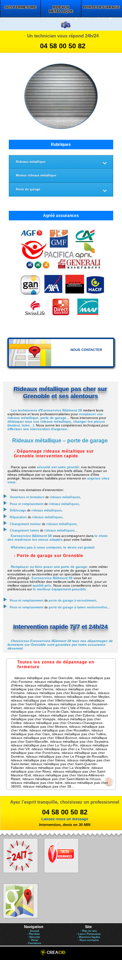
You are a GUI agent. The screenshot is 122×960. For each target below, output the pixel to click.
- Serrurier (33, 937)
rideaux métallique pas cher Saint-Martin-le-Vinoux (61, 779)
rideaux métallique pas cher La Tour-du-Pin (44, 745)
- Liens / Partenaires (88, 934)
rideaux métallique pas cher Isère (37, 783)
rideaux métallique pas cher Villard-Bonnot (44, 738)
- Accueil (33, 930)
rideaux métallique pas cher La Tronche (63, 749)
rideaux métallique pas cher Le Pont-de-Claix (57, 709)
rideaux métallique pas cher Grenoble (43, 678)
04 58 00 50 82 (62, 46)
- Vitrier (33, 940)
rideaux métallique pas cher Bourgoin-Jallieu (61, 693)
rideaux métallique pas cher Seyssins (79, 741)
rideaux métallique (61, 9)
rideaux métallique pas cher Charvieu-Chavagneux (62, 723)
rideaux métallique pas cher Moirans (39, 726)
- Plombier (33, 934)
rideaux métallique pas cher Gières (38, 760)
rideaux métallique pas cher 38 (47, 786)
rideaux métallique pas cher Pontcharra (59, 751)
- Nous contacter (88, 940)
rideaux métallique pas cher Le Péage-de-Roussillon (67, 756)
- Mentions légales (88, 937)
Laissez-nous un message (64, 819)
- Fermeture (33, 943)
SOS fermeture (20, 7)
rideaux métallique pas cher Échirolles (54, 685)
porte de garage (101, 7)
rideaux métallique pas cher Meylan (81, 696)
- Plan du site (88, 930)
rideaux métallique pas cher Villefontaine (42, 700)
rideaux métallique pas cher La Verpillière (57, 768)
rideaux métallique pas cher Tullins (79, 734)
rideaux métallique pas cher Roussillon (59, 730)
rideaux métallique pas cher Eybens (67, 715)
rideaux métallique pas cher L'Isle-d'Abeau (57, 708)
